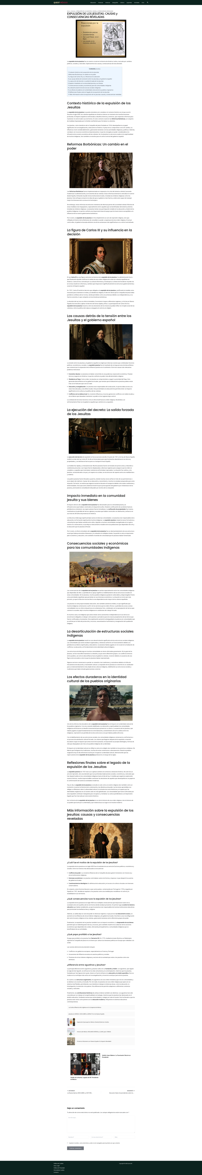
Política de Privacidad (59, 1168)
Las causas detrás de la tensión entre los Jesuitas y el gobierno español (90, 79)
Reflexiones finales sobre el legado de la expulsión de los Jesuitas (88, 92)
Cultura (122, 2)
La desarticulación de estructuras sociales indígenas (84, 88)
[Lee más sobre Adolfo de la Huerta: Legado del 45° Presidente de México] (85, 1064)
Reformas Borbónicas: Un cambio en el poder (82, 74)
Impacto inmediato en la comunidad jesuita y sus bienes (85, 83)
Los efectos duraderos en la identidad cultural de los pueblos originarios (90, 90)
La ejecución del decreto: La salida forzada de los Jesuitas (86, 81)
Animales (136, 2)
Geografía (115, 2)
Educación (93, 2)
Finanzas (100, 2)
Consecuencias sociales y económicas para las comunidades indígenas (89, 85)
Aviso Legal (56, 1165)
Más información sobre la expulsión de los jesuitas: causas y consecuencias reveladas (94, 94)
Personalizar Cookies (59, 1170)
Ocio (143, 2)
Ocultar (98, 69)
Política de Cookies (58, 1163)
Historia (107, 2)
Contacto (56, 1172)
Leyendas (129, 2)
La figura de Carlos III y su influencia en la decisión (84, 77)
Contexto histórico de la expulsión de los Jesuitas (83, 72)
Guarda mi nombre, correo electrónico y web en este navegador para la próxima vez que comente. (94, 1143)
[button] (147, 2)
